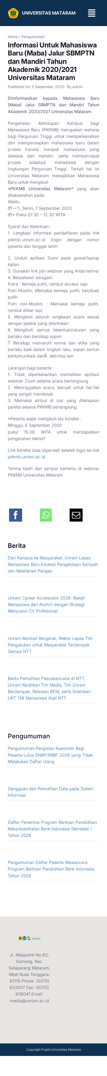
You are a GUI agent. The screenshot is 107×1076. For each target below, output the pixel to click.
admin (77, 86)
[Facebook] (15, 512)
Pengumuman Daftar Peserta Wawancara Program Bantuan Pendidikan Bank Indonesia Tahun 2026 (51, 869)
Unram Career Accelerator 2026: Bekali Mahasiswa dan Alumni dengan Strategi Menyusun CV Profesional (46, 604)
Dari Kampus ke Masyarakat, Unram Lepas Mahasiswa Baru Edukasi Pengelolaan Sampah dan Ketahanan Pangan (53, 564)
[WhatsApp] (46, 512)
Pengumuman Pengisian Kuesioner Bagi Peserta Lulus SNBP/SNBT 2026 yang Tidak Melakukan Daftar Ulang (50, 755)
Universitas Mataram (66, 1050)
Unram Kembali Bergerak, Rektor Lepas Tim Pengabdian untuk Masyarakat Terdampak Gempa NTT (50, 645)
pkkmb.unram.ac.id (26, 456)
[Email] (76, 512)
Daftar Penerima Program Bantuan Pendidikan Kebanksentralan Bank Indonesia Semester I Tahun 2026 (52, 829)
